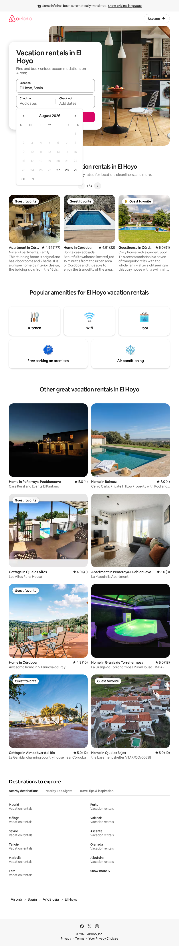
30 (23, 179)
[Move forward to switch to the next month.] (75, 116)
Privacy (66, 938)
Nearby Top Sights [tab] (59, 791)
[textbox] (36, 103)
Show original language (125, 6)
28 (67, 170)
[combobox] (55, 88)
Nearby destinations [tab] (23, 791)
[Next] (97, 185)
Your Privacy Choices (103, 938)
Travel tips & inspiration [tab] (96, 791)
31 (32, 179)
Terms (79, 938)
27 (58, 170)
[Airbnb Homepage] (20, 18)
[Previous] (81, 185)
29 (75, 170)
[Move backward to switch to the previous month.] (24, 116)
